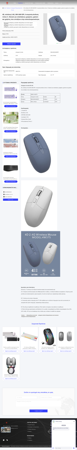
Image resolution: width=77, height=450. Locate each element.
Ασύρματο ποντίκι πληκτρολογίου (28, 316)
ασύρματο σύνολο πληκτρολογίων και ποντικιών (48, 315)
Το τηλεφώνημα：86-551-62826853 (11, 426)
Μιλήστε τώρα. (10, 43)
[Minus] (74, 421)
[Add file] (53, 448)
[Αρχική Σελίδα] (7, 3)
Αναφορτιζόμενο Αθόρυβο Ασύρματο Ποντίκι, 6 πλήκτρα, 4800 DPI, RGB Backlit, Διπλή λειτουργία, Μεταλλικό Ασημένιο (11, 375)
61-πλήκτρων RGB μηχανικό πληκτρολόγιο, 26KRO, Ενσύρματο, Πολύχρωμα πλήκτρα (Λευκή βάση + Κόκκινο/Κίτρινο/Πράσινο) (29, 348)
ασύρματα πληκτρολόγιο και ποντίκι (16, 9)
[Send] (74, 448)
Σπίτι (15, 3)
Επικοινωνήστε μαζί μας (40, 3)
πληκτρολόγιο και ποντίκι (31, 315)
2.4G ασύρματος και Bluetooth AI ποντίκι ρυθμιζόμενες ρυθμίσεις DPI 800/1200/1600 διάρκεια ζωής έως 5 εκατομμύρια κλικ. (66, 348)
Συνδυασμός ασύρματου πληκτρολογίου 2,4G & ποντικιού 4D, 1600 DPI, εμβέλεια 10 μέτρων (10, 154)
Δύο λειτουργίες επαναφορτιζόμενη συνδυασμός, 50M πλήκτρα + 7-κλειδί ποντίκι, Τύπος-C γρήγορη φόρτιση (10, 103)
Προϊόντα (20, 3)
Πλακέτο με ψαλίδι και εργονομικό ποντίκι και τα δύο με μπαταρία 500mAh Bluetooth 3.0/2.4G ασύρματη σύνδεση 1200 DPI (11, 348)
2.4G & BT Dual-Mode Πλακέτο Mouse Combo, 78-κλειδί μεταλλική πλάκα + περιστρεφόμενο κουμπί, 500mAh (10, 129)
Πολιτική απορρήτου (6, 446)
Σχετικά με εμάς (29, 3)
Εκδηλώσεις (50, 3)
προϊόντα (8, 8)
